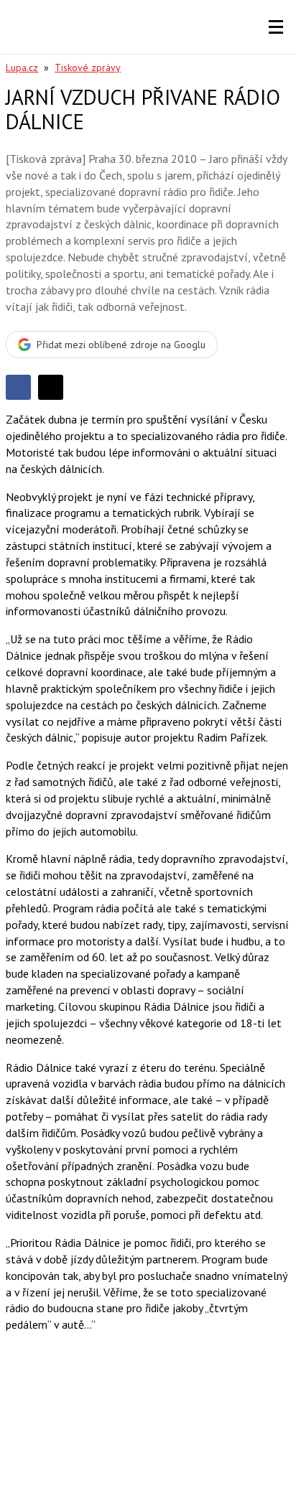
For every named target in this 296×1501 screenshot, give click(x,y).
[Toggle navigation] (276, 27)
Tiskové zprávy (88, 67)
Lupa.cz (22, 67)
